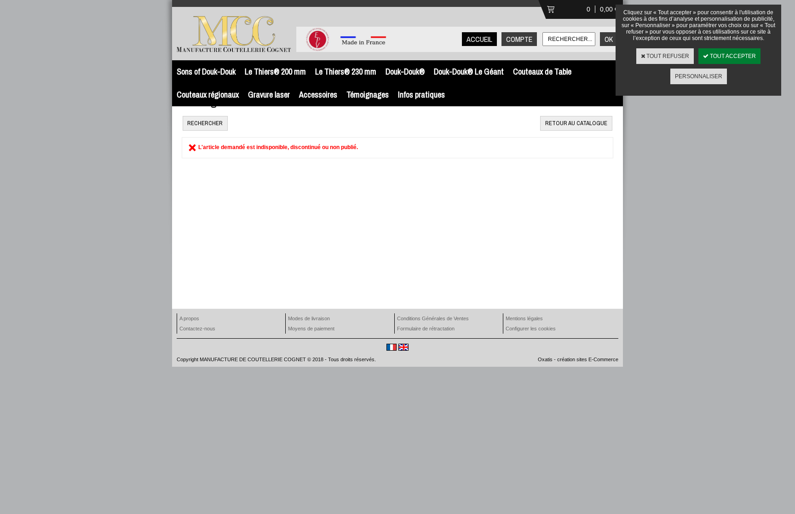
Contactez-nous (197, 328)
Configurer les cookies (531, 328)
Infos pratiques (421, 94)
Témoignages (367, 94)
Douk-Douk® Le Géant (469, 71)
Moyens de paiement (311, 328)
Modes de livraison (309, 318)
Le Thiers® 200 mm (275, 71)
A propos (189, 318)
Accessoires (318, 94)
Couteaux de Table (542, 71)
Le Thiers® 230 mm (345, 71)
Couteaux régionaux (208, 94)
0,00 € (609, 9)
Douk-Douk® (405, 71)
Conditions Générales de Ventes (433, 318)
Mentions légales (524, 318)
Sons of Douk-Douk (206, 71)
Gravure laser (269, 94)
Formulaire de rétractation (426, 328)
